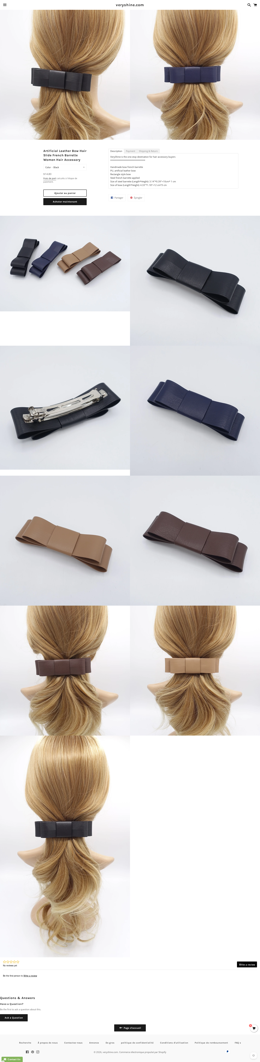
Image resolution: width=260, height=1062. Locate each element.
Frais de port (49, 178)
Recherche (25, 1042)
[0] (254, 1028)
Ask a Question (14, 1017)
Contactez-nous (73, 1042)
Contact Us (13, 1059)
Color (48, 167)
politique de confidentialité (137, 1042)
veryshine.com (130, 5)
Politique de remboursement (211, 1042)
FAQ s (238, 1042)
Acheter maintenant (65, 201)
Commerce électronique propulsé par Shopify (142, 1052)
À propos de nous (48, 1042)
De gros (110, 1042)
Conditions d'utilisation (174, 1042)
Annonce (94, 1042)
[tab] (116, 151)
